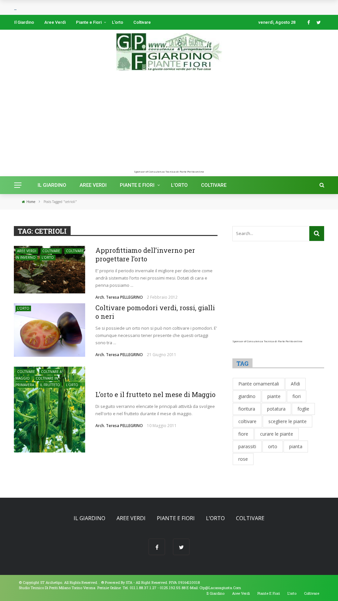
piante (274, 396)
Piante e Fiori (89, 22)
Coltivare (142, 22)
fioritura (246, 409)
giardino (246, 396)
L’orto (117, 22)
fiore (243, 434)
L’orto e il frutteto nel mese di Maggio (155, 394)
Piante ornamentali (258, 384)
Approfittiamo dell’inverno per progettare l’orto (145, 254)
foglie (303, 409)
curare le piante (276, 434)
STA (129, 582)
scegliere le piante (287, 421)
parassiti (247, 446)
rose (243, 459)
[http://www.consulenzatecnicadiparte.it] (100, 582)
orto (272, 446)
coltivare (247, 421)
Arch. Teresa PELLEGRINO (119, 297)
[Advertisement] (169, 124)
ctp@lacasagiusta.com (220, 587)
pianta (295, 446)
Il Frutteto (50, 385)
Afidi (295, 384)
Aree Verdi (55, 22)
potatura (276, 409)
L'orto (48, 257)
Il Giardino (24, 22)
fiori (296, 396)
